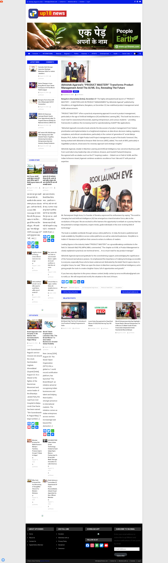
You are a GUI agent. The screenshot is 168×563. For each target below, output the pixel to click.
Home (31, 534)
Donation (82, 1)
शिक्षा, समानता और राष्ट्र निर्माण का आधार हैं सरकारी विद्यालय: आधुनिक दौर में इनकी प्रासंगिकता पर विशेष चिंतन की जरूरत (52, 260)
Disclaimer (61, 545)
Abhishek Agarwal (74, 287)
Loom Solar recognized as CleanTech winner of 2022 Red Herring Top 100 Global (100, 323)
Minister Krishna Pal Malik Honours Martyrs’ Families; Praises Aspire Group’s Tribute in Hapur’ (37, 447)
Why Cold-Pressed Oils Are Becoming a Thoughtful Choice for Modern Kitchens (36, 486)
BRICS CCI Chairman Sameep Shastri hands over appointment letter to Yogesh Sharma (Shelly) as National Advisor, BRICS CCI (47, 118)
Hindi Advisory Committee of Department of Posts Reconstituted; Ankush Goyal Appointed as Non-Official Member (52, 488)
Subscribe (121, 555)
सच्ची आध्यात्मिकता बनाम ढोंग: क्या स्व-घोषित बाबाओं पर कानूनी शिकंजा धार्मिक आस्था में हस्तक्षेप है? (36, 287)
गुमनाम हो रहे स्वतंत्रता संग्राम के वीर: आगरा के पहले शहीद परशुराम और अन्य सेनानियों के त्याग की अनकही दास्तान (50, 180)
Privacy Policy (62, 541)
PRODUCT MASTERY (106, 287)
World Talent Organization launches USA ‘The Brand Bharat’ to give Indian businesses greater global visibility (50, 338)
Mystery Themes (44, 561)
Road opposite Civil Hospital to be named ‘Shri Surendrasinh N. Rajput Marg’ (34, 336)
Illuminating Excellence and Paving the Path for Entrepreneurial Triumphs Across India (131, 292)
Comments (50, 62)
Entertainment (104, 53)
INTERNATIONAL (48, 53)
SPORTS (94, 53)
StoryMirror (119, 287)
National (58, 53)
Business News (66, 91)
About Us (32, 537)
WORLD (76, 91)
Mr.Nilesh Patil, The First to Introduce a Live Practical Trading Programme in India (73, 323)
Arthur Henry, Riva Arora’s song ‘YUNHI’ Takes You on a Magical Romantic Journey (72, 292)
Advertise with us (72, 1)
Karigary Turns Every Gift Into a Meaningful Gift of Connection (46, 102)
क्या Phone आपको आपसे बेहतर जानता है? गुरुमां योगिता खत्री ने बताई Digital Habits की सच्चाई (34, 180)
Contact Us (63, 1)
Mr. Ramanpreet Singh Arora (90, 287)
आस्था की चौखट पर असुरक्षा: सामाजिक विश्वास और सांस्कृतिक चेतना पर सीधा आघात (52, 286)
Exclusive (35, 53)
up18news (80, 94)
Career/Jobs (126, 53)
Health (116, 53)
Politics (76, 53)
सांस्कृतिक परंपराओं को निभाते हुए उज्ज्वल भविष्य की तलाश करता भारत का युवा (36, 257)
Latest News (34, 62)
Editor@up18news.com (51, 1)
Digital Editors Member (36, 545)
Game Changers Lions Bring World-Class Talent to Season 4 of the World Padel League (46, 87)
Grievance (61, 548)
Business (84, 53)
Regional (67, 53)
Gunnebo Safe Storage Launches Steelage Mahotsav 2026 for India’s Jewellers (46, 70)
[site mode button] (136, 54)
